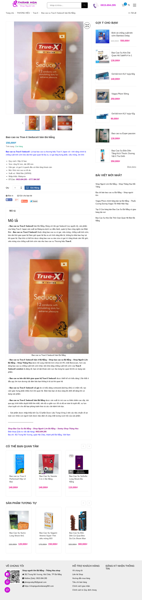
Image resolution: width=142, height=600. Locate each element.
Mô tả (12, 211)
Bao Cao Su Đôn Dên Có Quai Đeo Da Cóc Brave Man (77, 536)
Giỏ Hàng (34, 188)
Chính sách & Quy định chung (84, 590)
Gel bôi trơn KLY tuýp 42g (123, 113)
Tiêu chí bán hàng (79, 582)
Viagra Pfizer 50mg (120, 94)
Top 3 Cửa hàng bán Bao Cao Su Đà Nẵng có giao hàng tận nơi (116, 210)
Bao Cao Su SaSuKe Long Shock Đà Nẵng (78, 479)
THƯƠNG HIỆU (23, 13)
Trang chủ (10, 13)
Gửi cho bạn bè (25, 196)
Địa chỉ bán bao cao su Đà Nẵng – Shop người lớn (114, 193)
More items (131, 167)
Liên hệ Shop (77, 574)
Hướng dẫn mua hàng (81, 578)
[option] (32, 123)
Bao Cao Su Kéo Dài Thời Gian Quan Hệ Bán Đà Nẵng (115, 219)
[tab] (12, 210)
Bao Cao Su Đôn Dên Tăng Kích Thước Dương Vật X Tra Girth (123, 153)
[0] (123, 5)
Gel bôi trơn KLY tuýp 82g (123, 74)
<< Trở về (132, 13)
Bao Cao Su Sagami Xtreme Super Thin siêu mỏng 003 (48, 536)
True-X (35, 13)
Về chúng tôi (77, 570)
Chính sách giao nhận (81, 586)
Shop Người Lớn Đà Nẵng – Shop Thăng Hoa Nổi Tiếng (115, 185)
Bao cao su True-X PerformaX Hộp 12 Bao (17, 479)
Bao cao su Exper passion (123, 133)
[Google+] (16, 199)
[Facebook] (9, 199)
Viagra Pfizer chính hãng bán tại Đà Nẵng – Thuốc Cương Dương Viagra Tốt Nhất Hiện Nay (116, 202)
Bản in (10, 196)
